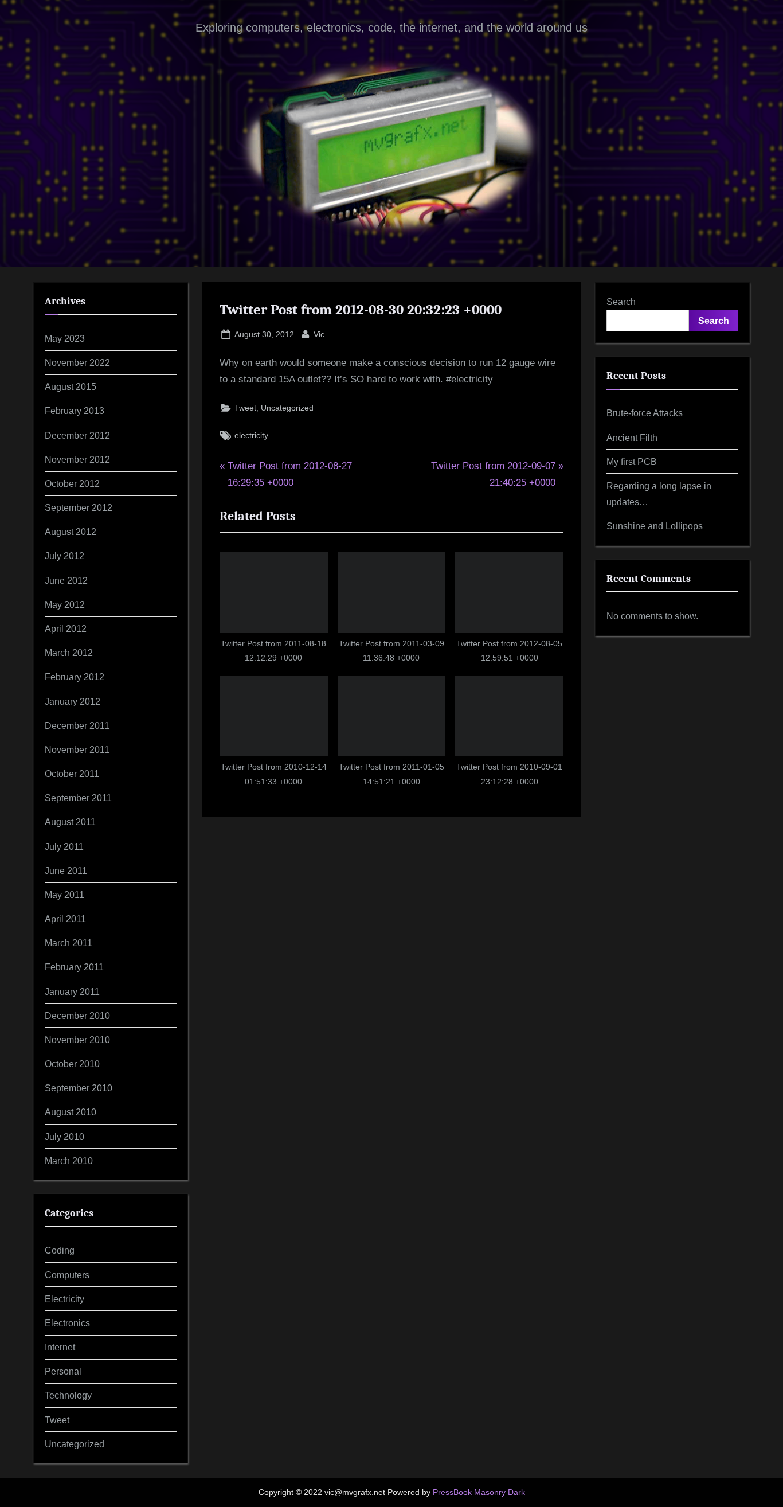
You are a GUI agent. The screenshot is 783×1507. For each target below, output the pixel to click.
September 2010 (78, 1088)
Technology (68, 1395)
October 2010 (72, 1064)
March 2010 (69, 1160)
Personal (63, 1371)
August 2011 (70, 822)
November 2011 (77, 749)
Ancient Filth (631, 437)
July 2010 (64, 1136)
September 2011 (78, 797)
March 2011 (68, 943)
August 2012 (70, 531)
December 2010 (77, 1015)
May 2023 (65, 338)
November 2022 (77, 362)
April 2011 (65, 918)
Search (621, 301)
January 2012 (72, 701)
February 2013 (74, 410)
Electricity (64, 1299)
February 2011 (74, 967)
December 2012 (77, 435)
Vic (319, 334)
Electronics (67, 1323)
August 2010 (70, 1112)
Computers (67, 1275)
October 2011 (72, 773)
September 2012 (78, 507)
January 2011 (72, 991)
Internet (60, 1347)
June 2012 (66, 580)
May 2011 (64, 894)
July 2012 (64, 556)
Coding (60, 1250)
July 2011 (64, 846)
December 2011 (77, 725)
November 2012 (77, 459)
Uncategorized (287, 407)
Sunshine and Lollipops (654, 526)
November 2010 (77, 1039)
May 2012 (65, 604)
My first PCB (631, 461)
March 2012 (69, 652)
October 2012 (72, 483)
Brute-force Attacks (644, 413)
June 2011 (66, 870)
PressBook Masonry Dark (479, 1492)
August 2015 (70, 386)
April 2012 (66, 628)
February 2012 (74, 676)
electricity (251, 435)
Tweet (245, 407)
